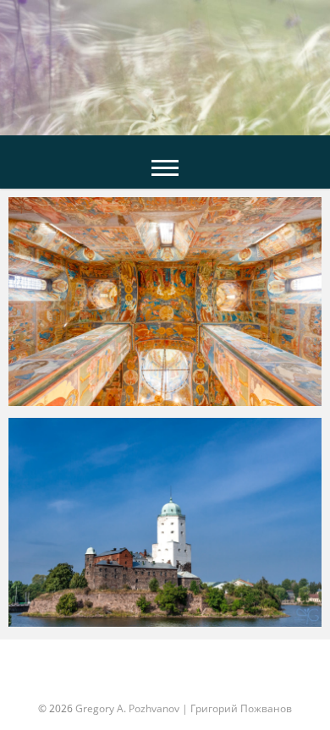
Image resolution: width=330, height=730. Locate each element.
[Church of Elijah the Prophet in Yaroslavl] (165, 303)
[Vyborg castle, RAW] (165, 524)
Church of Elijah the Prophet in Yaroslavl (155, 401)
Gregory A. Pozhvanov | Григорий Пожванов (183, 708)
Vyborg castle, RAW (86, 622)
